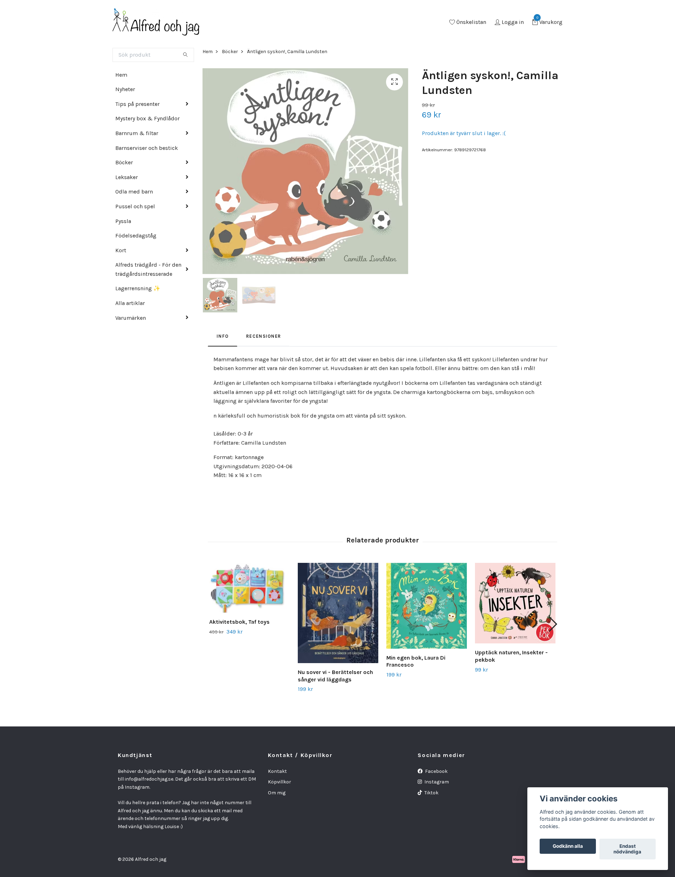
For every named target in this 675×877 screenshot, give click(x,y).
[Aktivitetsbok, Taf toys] (249, 588)
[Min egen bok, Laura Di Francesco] (426, 606)
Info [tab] (223, 336)
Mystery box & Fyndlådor (147, 118)
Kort (120, 250)
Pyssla (123, 221)
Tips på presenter (137, 104)
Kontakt (277, 771)
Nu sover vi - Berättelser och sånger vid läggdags (335, 676)
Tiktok (430, 793)
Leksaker (126, 177)
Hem (121, 74)
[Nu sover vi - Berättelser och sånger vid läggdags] (338, 613)
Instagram (436, 782)
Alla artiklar (130, 303)
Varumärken (130, 317)
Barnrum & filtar (136, 133)
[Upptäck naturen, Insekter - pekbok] (515, 603)
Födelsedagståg (135, 235)
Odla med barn (134, 191)
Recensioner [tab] (263, 336)
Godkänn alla (568, 846)
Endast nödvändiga (627, 849)
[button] (552, 624)
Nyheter (125, 89)
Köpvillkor (279, 782)
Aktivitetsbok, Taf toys (239, 621)
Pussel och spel (135, 206)
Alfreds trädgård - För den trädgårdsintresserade (148, 269)
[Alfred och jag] (156, 22)
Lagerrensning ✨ (137, 288)
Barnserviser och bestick (146, 148)
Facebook (436, 771)
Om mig (276, 793)
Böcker (124, 162)
